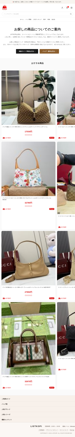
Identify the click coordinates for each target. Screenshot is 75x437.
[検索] (71, 14)
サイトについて (64, 430)
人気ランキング (37, 19)
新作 (44, 19)
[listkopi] (4, 8)
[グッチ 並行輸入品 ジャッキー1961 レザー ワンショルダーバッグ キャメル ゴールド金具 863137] (28, 258)
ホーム (22, 19)
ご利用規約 (41, 430)
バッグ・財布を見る (49, 51)
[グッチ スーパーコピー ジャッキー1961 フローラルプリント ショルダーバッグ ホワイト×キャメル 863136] (28, 169)
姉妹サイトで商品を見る (27, 51)
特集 (49, 19)
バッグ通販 (28, 19)
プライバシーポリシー (52, 430)
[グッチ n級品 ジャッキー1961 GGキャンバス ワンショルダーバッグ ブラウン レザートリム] (28, 97)
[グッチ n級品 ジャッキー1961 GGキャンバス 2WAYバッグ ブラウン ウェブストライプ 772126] (28, 338)
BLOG (53, 19)
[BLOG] (71, 7)
